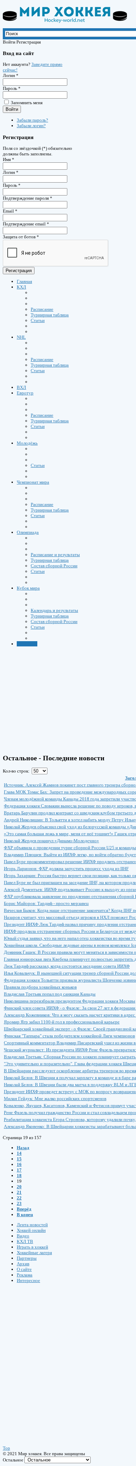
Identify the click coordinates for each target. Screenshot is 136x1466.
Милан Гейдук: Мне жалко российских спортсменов (55, 1098)
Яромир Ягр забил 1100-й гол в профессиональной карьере (62, 1021)
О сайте (24, 1269)
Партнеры (27, 1258)
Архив (23, 1263)
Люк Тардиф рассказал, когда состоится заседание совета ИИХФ (67, 966)
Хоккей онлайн (31, 1230)
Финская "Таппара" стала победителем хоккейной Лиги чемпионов (69, 1035)
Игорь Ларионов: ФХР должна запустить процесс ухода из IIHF (66, 868)
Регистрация (19, 270)
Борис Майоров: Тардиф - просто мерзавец (46, 903)
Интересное (28, 1280)
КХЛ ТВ (25, 1241)
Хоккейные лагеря (34, 1252)
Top (6, 1448)
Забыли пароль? (32, 120)
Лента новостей (32, 1224)
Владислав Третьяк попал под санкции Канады (50, 994)
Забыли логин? (31, 125)
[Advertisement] (44, 1357)
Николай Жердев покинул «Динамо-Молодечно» (51, 840)
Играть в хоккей (32, 1247)
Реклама (24, 1274)
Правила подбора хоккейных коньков (40, 987)
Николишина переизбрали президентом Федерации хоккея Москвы (69, 1001)
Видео (23, 1235)
